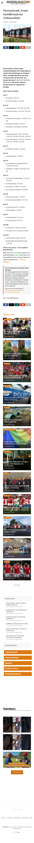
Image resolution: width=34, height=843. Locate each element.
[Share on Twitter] (11, 47)
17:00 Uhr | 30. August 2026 (14, 632)
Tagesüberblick (11, 652)
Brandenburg (8, 319)
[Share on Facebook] (5, 47)
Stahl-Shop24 (27, 827)
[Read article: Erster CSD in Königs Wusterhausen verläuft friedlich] (17, 438)
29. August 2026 (9, 512)
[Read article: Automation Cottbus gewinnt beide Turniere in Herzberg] (17, 482)
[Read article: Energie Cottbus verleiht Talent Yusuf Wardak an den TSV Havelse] (17, 570)
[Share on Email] (22, 47)
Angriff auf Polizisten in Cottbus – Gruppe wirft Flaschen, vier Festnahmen (16, 464)
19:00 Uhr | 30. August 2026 (14, 620)
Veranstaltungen (12, 658)
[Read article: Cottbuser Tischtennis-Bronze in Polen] (17, 548)
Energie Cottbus (11, 668)
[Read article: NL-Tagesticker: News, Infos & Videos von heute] (17, 328)
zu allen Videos (17, 772)
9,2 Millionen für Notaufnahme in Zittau (17, 623)
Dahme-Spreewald (9, 429)
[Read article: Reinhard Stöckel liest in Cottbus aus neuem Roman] (17, 350)
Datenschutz (25, 817)
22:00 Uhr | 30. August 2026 (14, 606)
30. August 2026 (9, 336)
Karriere (3, 817)
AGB (31, 817)
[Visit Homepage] (18, 2)
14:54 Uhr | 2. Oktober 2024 (9, 22)
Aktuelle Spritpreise (13, 674)
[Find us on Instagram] (16, 832)
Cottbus (7, 341)
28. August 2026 (9, 578)
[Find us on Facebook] (14, 832)
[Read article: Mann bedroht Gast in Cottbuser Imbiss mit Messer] (17, 394)
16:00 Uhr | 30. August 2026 (14, 639)
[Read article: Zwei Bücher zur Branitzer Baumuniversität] (17, 416)
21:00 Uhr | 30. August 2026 (14, 613)
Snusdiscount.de (17, 828)
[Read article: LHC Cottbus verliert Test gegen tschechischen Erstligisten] (17, 372)
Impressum (10, 817)
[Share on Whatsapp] (17, 47)
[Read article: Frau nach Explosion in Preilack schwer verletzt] (17, 526)
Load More (17, 585)
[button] (17, 725)
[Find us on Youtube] (18, 832)
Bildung (6, 473)
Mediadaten (17, 817)
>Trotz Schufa (12, 827)
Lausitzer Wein (20, 827)
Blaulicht (7, 385)
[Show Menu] (2, 3)
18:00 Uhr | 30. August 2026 (14, 625)
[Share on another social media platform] (28, 47)
